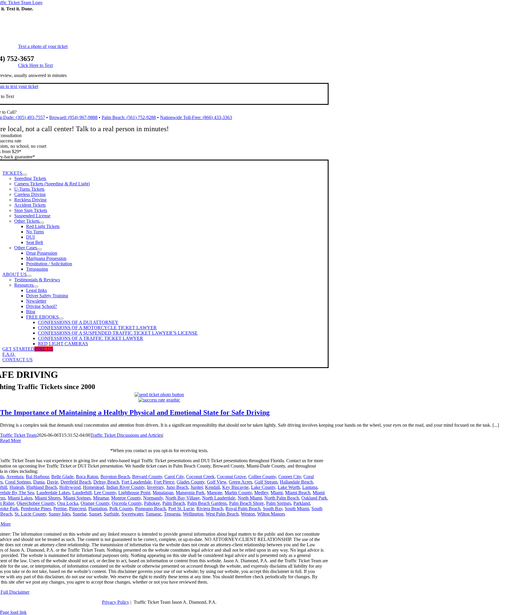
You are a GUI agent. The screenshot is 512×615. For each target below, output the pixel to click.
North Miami (250, 497)
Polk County (121, 508)
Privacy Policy (115, 602)
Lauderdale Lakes (53, 492)
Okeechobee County (36, 503)
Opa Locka (67, 503)
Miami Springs (77, 497)
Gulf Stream (266, 481)
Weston (248, 513)
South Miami (297, 508)
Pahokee (152, 503)
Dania (38, 481)
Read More (10, 440)
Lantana (309, 487)
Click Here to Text (35, 65)
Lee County (105, 492)
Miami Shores (48, 497)
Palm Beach (173, 503)
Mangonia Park (190, 492)
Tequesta (172, 513)
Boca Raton (87, 476)
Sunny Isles (59, 513)
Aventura (14, 476)
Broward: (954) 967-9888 (73, 117)
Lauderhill (82, 492)
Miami (277, 492)
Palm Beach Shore (246, 503)
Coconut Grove (231, 476)
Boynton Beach (115, 476)
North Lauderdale (218, 497)
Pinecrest (77, 508)
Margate (214, 492)
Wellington (193, 513)
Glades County (190, 481)
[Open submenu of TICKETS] (24, 175)
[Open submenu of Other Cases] (39, 249)
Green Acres (240, 481)
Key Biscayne (235, 487)
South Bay (272, 508)
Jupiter (197, 487)
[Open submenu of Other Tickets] (41, 223)
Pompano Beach (150, 508)
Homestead (93, 487)
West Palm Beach (222, 513)
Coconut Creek (200, 476)
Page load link (13, 612)
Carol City (174, 476)
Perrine (60, 508)
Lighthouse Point (134, 492)
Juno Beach (177, 487)
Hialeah (16, 487)
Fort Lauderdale (136, 481)
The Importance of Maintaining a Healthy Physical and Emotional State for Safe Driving (135, 412)
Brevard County (147, 476)
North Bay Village (182, 497)
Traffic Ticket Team (18, 435)
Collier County (262, 476)
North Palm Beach (281, 497)
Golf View (216, 481)
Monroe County (126, 497)
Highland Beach (41, 487)
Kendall (212, 487)
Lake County (263, 487)
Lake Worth (289, 487)
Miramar (101, 497)
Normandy (153, 497)
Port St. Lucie (181, 508)
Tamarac (153, 513)
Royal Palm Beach (242, 508)
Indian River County (125, 487)
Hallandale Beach (296, 481)
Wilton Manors (271, 513)
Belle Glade (62, 476)
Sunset (95, 513)
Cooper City (289, 476)
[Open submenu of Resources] (35, 287)
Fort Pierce (164, 481)
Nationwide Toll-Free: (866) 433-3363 (196, 117)
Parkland (301, 503)
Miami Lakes (20, 497)
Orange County (95, 503)
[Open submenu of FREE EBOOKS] (61, 318)
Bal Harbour (37, 476)
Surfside (111, 513)
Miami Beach (297, 492)
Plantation (97, 508)
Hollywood (70, 487)
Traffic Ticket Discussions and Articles (126, 435)
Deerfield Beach (75, 481)
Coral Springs (18, 481)
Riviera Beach (209, 508)
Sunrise (80, 513)
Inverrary (155, 487)
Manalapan (163, 492)
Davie (52, 481)
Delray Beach (106, 481)
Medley (261, 492)
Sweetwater (132, 513)
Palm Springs (278, 503)
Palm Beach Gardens (207, 503)
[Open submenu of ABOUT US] (29, 276)
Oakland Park (314, 497)
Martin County (238, 492)
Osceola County (127, 503)
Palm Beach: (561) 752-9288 (129, 117)
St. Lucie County (30, 513)
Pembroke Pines (36, 508)
